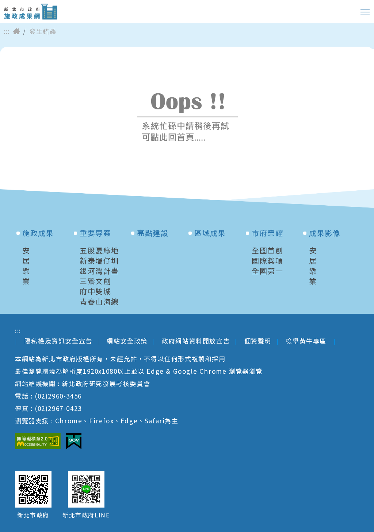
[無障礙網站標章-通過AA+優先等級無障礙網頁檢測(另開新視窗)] (38, 441)
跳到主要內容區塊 (34, 5)
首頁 (16, 31)
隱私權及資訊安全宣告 (58, 340)
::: (7, 31)
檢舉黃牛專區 (307, 340)
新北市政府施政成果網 (30, 12)
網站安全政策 (127, 340)
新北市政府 (33, 515)
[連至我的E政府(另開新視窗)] (73, 441)
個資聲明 (257, 340)
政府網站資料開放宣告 (196, 340)
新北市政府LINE (86, 515)
